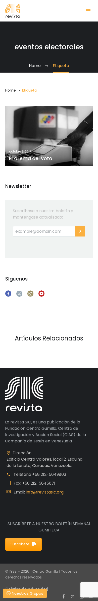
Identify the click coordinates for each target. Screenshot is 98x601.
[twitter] (19, 294)
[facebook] (8, 294)
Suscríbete (20, 544)
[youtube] (41, 294)
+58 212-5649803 (49, 474)
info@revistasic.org (45, 492)
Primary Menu (88, 10)
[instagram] (30, 294)
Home (10, 90)
